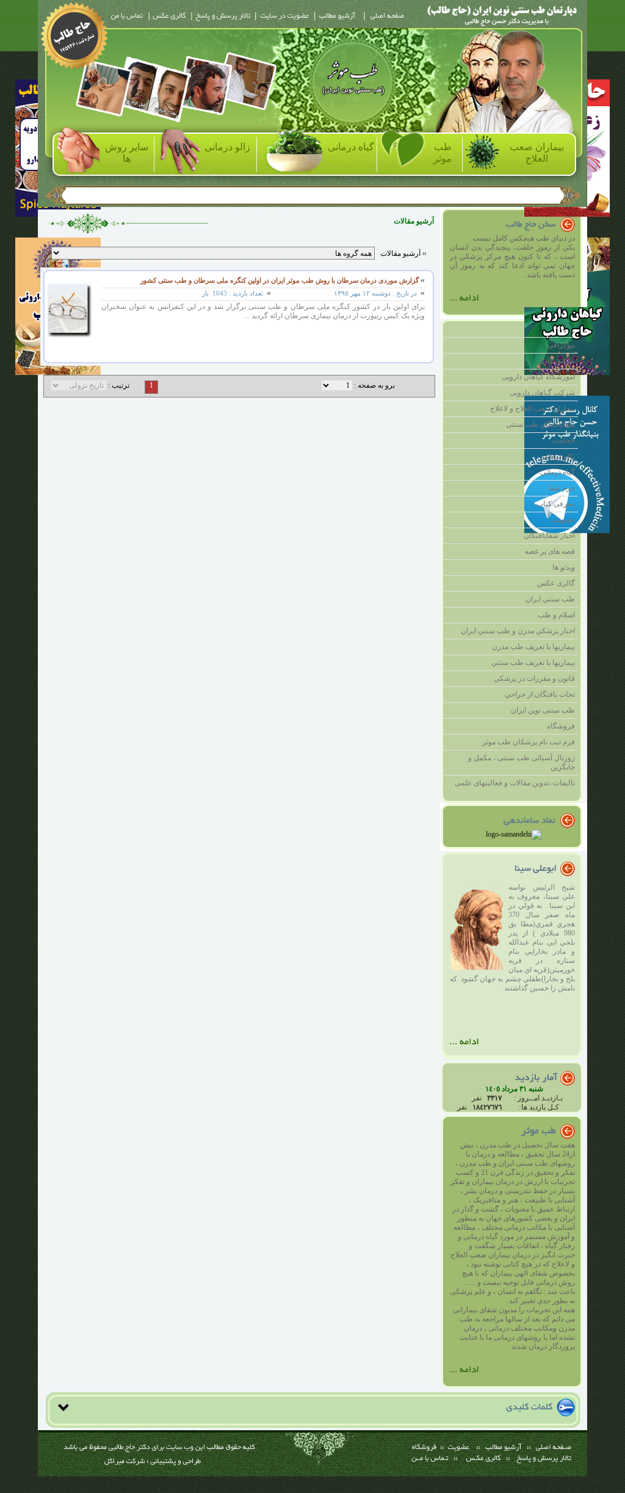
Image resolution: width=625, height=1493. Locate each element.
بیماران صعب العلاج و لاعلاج (532, 408)
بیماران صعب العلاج (537, 153)
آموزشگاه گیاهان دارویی (538, 376)
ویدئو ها (563, 567)
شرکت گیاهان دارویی (542, 392)
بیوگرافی (561, 345)
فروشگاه (561, 726)
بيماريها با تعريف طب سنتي (533, 662)
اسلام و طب (556, 615)
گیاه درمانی (351, 147)
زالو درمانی (227, 147)
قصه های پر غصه (550, 551)
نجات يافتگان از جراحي (540, 694)
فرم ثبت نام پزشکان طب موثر (528, 742)
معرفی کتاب (555, 503)
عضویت (563, 519)
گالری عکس (556, 583)
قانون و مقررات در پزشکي (534, 678)
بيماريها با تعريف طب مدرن (533, 646)
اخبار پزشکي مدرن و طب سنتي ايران (518, 631)
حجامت (563, 440)
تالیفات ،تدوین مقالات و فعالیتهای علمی (515, 783)
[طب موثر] (464, 1376)
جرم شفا (561, 488)
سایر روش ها (126, 153)
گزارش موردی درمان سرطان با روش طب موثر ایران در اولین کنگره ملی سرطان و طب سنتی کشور (279, 280)
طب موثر (442, 153)
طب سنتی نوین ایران (543, 710)
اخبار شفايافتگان (549, 535)
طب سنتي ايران (550, 599)
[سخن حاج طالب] (464, 304)
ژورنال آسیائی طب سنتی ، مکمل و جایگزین (521, 762)
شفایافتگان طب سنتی (540, 424)
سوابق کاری (556, 361)
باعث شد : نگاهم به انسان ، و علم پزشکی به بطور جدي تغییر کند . (512, 1296)
